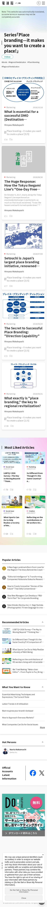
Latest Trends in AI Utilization (15, 704)
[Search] (39, 3)
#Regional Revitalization (17, 62)
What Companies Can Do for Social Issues (20, 724)
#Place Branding (33, 62)
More (42, 727)
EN (19, 3)
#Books (4, 62)
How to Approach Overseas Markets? (18, 717)
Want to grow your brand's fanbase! (17, 710)
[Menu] (43, 3)
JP (16, 3)
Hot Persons (9, 742)
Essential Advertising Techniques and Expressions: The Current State (18, 695)
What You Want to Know (16, 687)
